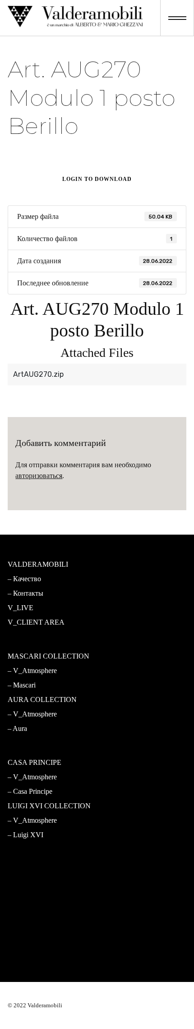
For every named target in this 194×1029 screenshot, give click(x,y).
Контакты (28, 593)
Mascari (24, 685)
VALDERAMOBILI (38, 564)
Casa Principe (32, 791)
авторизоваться (38, 475)
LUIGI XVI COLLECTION (49, 806)
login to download (97, 179)
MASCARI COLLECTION (48, 656)
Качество (27, 579)
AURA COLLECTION (42, 699)
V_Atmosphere (35, 670)
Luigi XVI (28, 835)
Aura (20, 728)
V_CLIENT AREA (36, 622)
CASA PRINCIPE (34, 762)
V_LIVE (20, 608)
